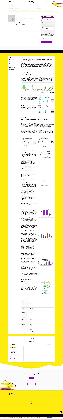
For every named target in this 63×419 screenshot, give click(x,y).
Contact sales (31, 378)
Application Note (31, 341)
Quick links (10, 51)
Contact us (46, 1)
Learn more (12, 359)
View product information (20, 19)
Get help (42, 51)
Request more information (21, 29)
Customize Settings (54, 417)
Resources (22, 51)
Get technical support (31, 384)
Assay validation (11, 65)
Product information (17, 51)
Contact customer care (31, 382)
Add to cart (46, 41)
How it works (11, 63)
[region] (31, 418)
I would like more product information (31, 380)
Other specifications (25, 301)
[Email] (54, 8)
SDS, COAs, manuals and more (29, 51)
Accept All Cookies (49, 417)
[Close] (62, 417)
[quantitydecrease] (50, 38)
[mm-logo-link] (31, 1)
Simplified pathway (12, 67)
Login (52, 24)
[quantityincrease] (54, 38)
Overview (10, 61)
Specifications (11, 69)
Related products (37, 51)
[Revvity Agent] (61, 412)
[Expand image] (41, 292)
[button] (49, 1)
